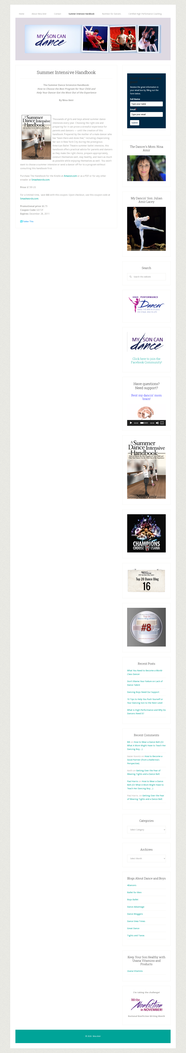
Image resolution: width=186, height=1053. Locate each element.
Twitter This (28, 221)
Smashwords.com (41, 179)
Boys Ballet (132, 899)
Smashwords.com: (29, 198)
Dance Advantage (135, 907)
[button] (146, 415)
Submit (135, 123)
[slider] (144, 423)
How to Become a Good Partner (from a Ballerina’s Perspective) (144, 760)
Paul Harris (132, 781)
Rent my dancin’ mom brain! (146, 397)
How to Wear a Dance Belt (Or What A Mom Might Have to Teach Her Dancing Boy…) (146, 745)
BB (128, 742)
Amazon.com (70, 176)
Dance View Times (136, 921)
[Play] (130, 422)
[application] (146, 415)
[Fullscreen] (162, 422)
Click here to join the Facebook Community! (146, 360)
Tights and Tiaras (135, 935)
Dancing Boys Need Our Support (143, 692)
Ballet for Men (134, 892)
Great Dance (133, 928)
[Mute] (157, 422)
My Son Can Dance (93, 39)
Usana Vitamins (135, 971)
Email (133, 109)
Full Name (135, 99)
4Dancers (131, 885)
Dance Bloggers (135, 914)
